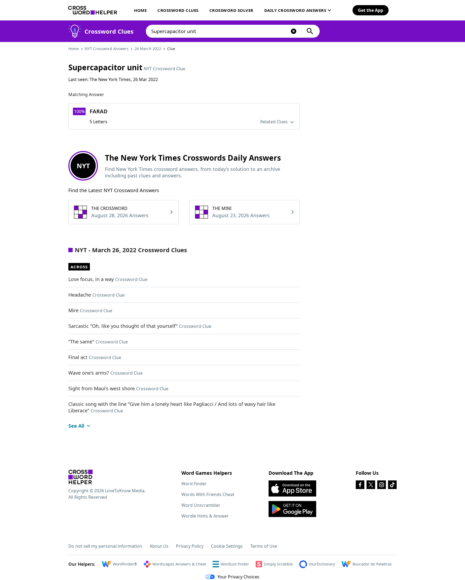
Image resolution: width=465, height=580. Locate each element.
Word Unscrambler (200, 505)
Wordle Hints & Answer (205, 516)
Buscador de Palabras (372, 564)
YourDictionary (322, 564)
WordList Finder (235, 564)
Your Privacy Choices (238, 577)
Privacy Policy (189, 546)
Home (140, 10)
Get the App (370, 10)
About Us (159, 546)
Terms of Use (263, 546)
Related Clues (274, 122)
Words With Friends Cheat (207, 494)
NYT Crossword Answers (107, 48)
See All (76, 426)
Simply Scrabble (278, 564)
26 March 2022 (148, 48)
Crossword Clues (178, 10)
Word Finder (194, 484)
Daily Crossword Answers (295, 10)
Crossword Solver (231, 10)
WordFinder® (125, 564)
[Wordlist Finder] (80, 477)
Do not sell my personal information (105, 546)
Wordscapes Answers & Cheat (179, 564)
